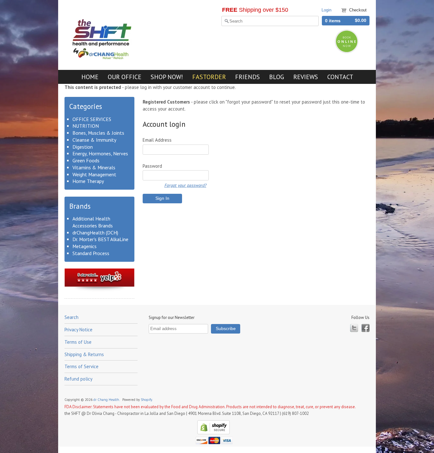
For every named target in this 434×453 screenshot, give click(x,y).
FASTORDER (209, 77)
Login (326, 10)
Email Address (157, 140)
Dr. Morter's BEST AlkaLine (100, 239)
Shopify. (147, 399)
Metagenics (84, 246)
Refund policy (78, 379)
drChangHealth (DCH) (95, 232)
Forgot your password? (185, 185)
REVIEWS (305, 77)
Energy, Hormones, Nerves (100, 153)
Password (152, 166)
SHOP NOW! (167, 77)
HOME (89, 77)
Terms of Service (81, 366)
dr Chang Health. (106, 399)
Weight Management (94, 174)
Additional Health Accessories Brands (92, 222)
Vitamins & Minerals (93, 167)
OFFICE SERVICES (91, 119)
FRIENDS (247, 77)
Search (71, 317)
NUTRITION (85, 126)
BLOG (276, 77)
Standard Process (90, 253)
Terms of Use (78, 342)
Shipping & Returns (84, 354)
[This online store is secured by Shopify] (213, 433)
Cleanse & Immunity (94, 140)
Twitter (354, 328)
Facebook (366, 328)
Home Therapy (88, 181)
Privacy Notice (78, 330)
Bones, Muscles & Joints (98, 133)
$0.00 (360, 20)
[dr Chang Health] (103, 58)
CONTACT (340, 77)
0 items (333, 20)
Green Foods (85, 160)
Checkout (358, 10)
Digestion (82, 147)
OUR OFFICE (124, 77)
